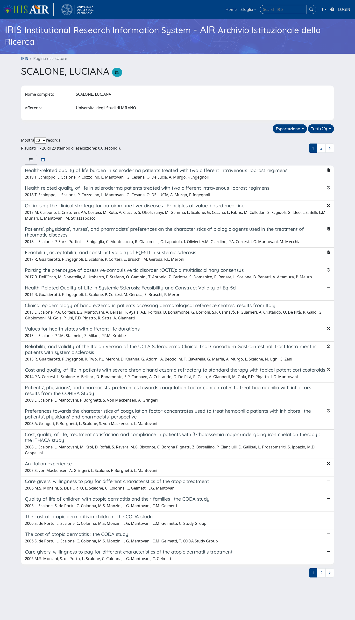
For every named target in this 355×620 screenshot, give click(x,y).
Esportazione (288, 128)
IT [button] (322, 9)
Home (231, 9)
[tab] (31, 160)
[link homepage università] (77, 9)
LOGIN (344, 9)
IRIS (24, 58)
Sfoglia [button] (247, 9)
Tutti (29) (319, 128)
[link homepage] (28, 9)
